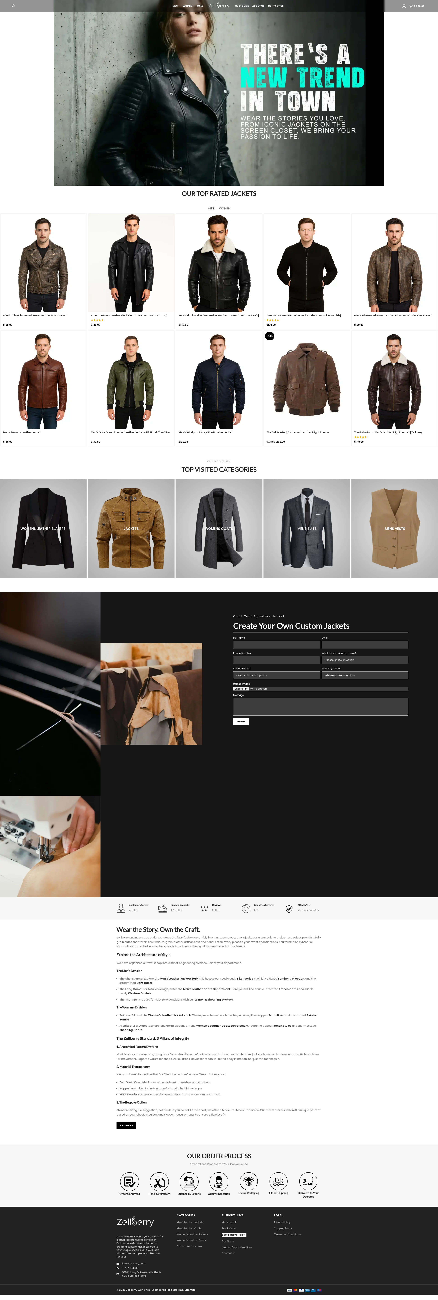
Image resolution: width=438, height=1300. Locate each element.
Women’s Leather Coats (191, 1240)
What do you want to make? (339, 653)
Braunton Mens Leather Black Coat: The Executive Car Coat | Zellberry (129, 317)
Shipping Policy (283, 1228)
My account (229, 1222)
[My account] (404, 6)
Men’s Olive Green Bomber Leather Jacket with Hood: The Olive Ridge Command (130, 434)
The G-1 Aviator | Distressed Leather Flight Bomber (298, 432)
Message (238, 695)
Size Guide (228, 1241)
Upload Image (241, 684)
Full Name (239, 638)
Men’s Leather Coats (189, 1228)
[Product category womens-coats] (219, 528)
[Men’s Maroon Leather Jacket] (44, 380)
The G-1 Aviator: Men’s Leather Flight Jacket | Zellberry (388, 432)
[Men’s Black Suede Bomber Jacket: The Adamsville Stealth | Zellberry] (307, 263)
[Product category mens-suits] (306, 528)
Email (325, 638)
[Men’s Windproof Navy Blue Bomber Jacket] (219, 380)
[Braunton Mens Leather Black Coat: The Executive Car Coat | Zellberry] (131, 263)
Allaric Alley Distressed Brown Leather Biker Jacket (35, 315)
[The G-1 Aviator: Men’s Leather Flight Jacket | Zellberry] (395, 380)
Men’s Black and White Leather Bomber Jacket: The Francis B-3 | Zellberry (219, 317)
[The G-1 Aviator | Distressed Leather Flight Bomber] (307, 380)
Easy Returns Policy (233, 1234)
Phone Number (242, 653)
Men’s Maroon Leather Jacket (22, 432)
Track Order (229, 1228)
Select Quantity (331, 668)
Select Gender (241, 668)
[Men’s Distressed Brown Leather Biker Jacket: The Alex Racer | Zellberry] (395, 263)
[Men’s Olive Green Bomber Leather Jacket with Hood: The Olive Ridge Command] (131, 380)
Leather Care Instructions (237, 1247)
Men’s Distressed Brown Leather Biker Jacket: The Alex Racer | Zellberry (392, 317)
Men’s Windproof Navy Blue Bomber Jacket (206, 432)
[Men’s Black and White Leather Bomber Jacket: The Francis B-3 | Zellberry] (219, 263)
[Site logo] (219, 6)
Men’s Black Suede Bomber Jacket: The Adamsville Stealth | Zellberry (303, 317)
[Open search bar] (13, 5)
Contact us (228, 1253)
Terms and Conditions (287, 1234)
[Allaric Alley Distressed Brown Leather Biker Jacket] (44, 263)
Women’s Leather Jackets (192, 1234)
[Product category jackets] (131, 528)
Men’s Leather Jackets (190, 1222)
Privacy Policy (282, 1222)
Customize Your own (189, 1246)
